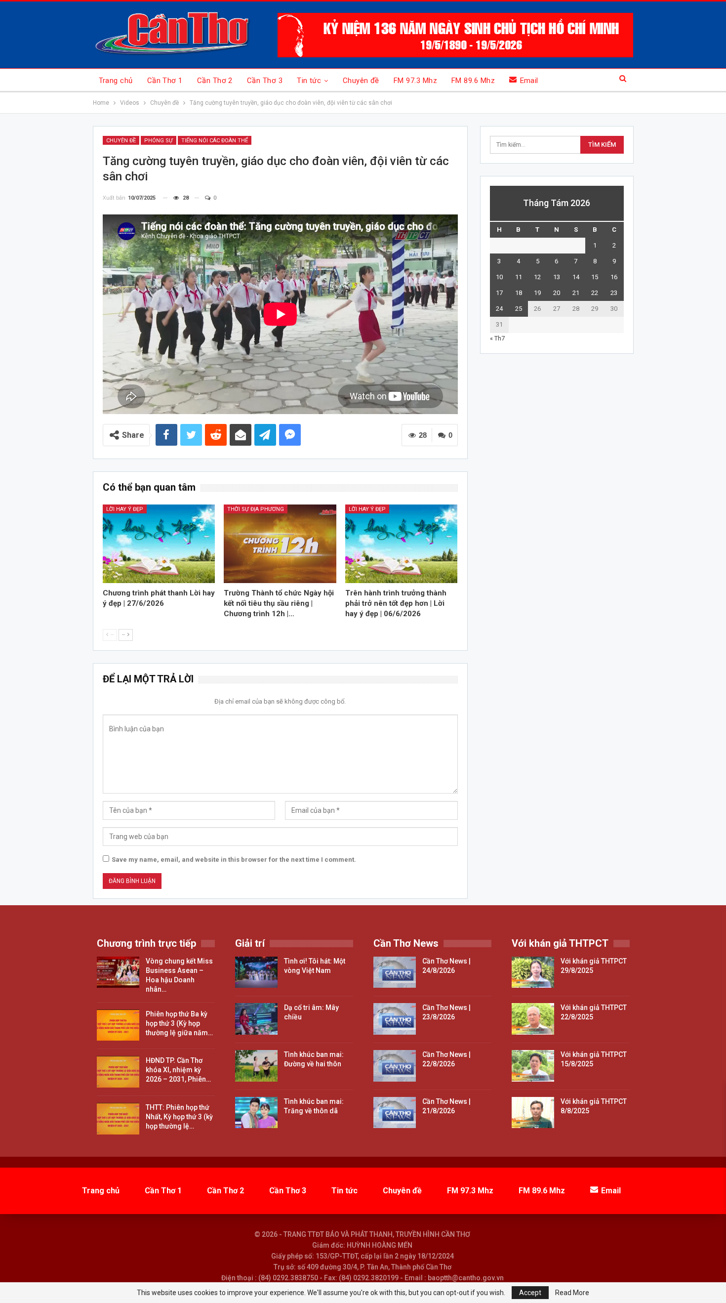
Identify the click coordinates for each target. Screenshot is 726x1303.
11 (518, 277)
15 (594, 277)
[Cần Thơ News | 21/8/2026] (394, 1113)
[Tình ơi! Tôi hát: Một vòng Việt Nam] (256, 972)
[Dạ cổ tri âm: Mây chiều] (256, 1019)
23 (613, 292)
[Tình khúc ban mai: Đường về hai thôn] (256, 1066)
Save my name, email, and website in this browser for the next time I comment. (234, 859)
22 (594, 292)
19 (537, 292)
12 (537, 277)
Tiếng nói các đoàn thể (214, 140)
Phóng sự (158, 140)
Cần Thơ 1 (165, 80)
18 (518, 292)
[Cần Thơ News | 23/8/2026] (394, 1019)
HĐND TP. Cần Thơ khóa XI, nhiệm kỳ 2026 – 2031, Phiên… (178, 1069)
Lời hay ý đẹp (124, 509)
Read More (572, 1292)
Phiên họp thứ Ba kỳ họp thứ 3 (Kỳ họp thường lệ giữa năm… (179, 1023)
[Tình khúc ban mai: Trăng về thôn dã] (256, 1113)
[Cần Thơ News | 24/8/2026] (394, 972)
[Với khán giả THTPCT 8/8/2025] (533, 1113)
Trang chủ (116, 80)
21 (575, 292)
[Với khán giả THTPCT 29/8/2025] (533, 972)
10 (499, 277)
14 (575, 277)
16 (613, 277)
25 (518, 308)
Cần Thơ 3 (264, 80)
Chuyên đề (361, 80)
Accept (530, 1293)
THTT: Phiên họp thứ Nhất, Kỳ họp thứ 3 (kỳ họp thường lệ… (179, 1116)
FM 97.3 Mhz (415, 80)
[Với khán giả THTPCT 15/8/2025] (533, 1066)
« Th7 (497, 338)
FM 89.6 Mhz (473, 80)
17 (499, 292)
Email (529, 80)
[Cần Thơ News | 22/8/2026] (394, 1066)
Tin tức (309, 80)
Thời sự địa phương (255, 509)
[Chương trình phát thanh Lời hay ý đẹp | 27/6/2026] (159, 543)
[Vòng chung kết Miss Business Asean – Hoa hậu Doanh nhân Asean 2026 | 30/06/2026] (118, 972)
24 (499, 308)
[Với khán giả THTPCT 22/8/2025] (533, 1019)
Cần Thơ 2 (215, 80)
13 (556, 277)
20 (556, 292)
